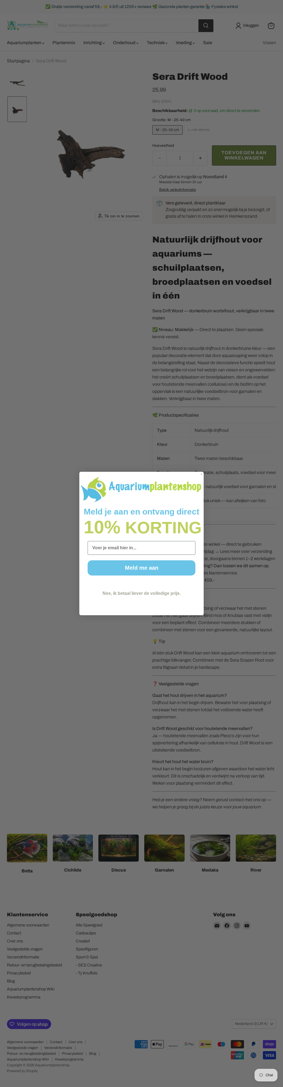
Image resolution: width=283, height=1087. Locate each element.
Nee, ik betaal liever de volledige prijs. (142, 593)
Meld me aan (141, 568)
